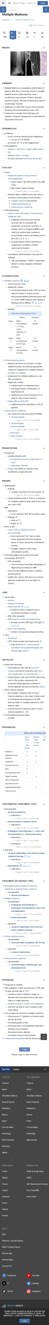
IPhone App (7, 1253)
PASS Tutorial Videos (11, 1247)
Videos (5, 1209)
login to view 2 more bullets (28, 862)
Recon (5, 1114)
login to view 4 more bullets (28, 971)
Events (5, 1215)
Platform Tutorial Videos (12, 1241)
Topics (5, 1190)
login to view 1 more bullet (27, 191)
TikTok (10, 1291)
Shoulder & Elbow (9, 1096)
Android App (7, 1260)
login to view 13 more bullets (28, 306)
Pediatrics (6, 1108)
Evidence (6, 1196)
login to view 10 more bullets (28, 847)
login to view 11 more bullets (28, 933)
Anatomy (6, 1146)
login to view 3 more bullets (28, 420)
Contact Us (7, 1266)
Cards (4, 1171)
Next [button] (45, 63)
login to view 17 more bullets (28, 914)
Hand (4, 1121)
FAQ (4, 1234)
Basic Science (8, 1140)
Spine (4, 1089)
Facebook (11, 1275)
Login (43, 3)
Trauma (5, 1083)
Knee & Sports (8, 1102)
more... (5, 1152)
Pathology (6, 1133)
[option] (18, 63)
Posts (4, 1203)
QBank (5, 1178)
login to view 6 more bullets (28, 495)
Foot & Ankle (7, 1127)
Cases (5, 1184)
